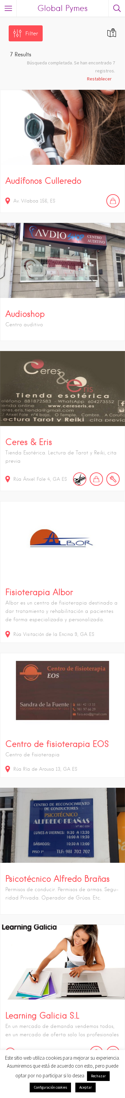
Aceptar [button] (85, 1087)
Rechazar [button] (98, 1076)
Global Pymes (62, 8)
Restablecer (99, 79)
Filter (31, 33)
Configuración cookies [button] (50, 1087)
